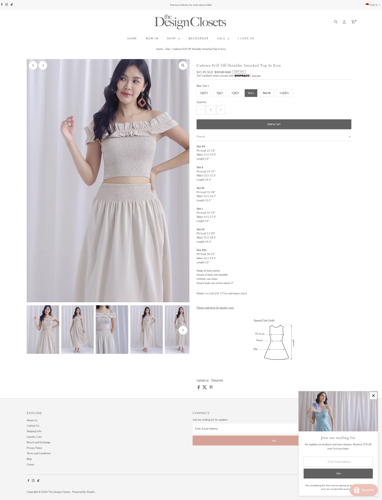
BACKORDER (199, 38)
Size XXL (286, 93)
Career (30, 464)
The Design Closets (59, 491)
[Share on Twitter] (205, 388)
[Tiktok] (12, 5)
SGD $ (373, 4)
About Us (32, 420)
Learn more (256, 76)
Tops (167, 49)
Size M (237, 93)
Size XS (205, 93)
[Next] (42, 65)
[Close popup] (373, 395)
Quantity (202, 102)
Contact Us (33, 425)
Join (274, 440)
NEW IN (152, 38)
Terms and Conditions (39, 453)
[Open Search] (336, 22)
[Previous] (33, 65)
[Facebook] (2, 5)
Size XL (267, 92)
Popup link (217, 380)
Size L (251, 92)
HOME (132, 38)
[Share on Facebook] (199, 388)
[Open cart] (353, 22)
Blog (29, 458)
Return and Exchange (38, 442)
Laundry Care (34, 436)
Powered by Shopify (83, 491)
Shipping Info (34, 431)
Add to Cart (274, 124)
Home (159, 49)
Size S (221, 93)
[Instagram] (6, 5)
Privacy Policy (34, 447)
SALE (222, 38)
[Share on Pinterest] (211, 388)
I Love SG (246, 38)
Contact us (203, 380)
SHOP (172, 38)
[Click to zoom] (182, 65)
